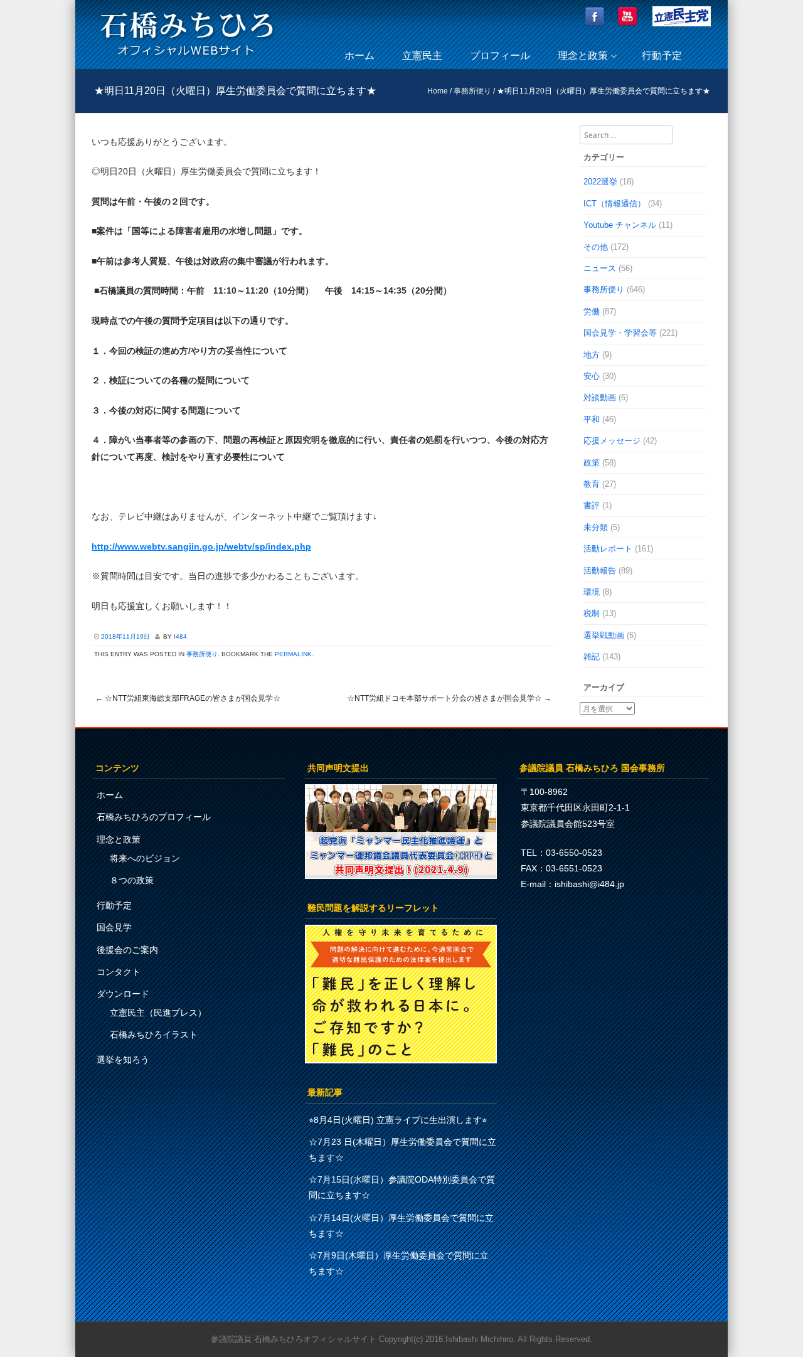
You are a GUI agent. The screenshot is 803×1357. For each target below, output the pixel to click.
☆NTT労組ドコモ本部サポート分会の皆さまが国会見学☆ (449, 698)
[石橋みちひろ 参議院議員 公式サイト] (187, 59)
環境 (591, 592)
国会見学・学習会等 (620, 333)
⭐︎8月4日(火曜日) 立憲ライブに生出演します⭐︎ (398, 1120)
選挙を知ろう (123, 1060)
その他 (595, 247)
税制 (591, 613)
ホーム (359, 55)
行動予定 (662, 55)
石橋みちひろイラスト (154, 1035)
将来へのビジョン (145, 858)
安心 (591, 376)
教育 (591, 484)
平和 (591, 419)
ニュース (599, 268)
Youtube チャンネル (619, 225)
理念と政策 (583, 55)
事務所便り (472, 91)
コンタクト (119, 972)
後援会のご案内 (127, 950)
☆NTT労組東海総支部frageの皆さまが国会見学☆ (187, 698)
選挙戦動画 (603, 635)
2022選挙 (600, 181)
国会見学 (114, 927)
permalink (293, 654)
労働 (591, 311)
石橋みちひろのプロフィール (154, 817)
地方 (591, 354)
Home (437, 91)
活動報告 (599, 570)
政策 (591, 462)
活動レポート (607, 548)
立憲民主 (422, 55)
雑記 (591, 656)
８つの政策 (132, 880)
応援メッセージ (612, 440)
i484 (180, 636)
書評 (591, 505)
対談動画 (599, 397)
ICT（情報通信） (614, 203)
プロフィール (500, 55)
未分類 (595, 527)
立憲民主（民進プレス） (158, 1013)
